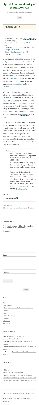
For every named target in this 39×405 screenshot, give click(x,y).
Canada (19, 54)
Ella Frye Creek (12, 197)
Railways (6, 318)
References (6, 321)
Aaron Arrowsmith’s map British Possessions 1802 (19, 378)
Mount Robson (7, 305)
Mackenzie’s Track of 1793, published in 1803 (17, 375)
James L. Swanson (14, 398)
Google (7, 50)
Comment (7, 231)
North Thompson (15, 78)
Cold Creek (6, 370)
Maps (4, 303)
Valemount (24, 114)
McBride (6, 87)
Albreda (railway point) (16, 336)
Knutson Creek (21, 188)
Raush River (18, 84)
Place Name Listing (9, 316)
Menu (19, 17)
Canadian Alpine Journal (19, 393)
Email (5, 263)
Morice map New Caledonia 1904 (13, 373)
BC (13, 54)
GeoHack (15, 50)
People (5, 313)
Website (6, 272)
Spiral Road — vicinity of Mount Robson (19, 6)
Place (21, 208)
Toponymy (6, 323)
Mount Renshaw (14, 339)
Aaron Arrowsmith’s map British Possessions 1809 (19, 380)
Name (5, 255)
